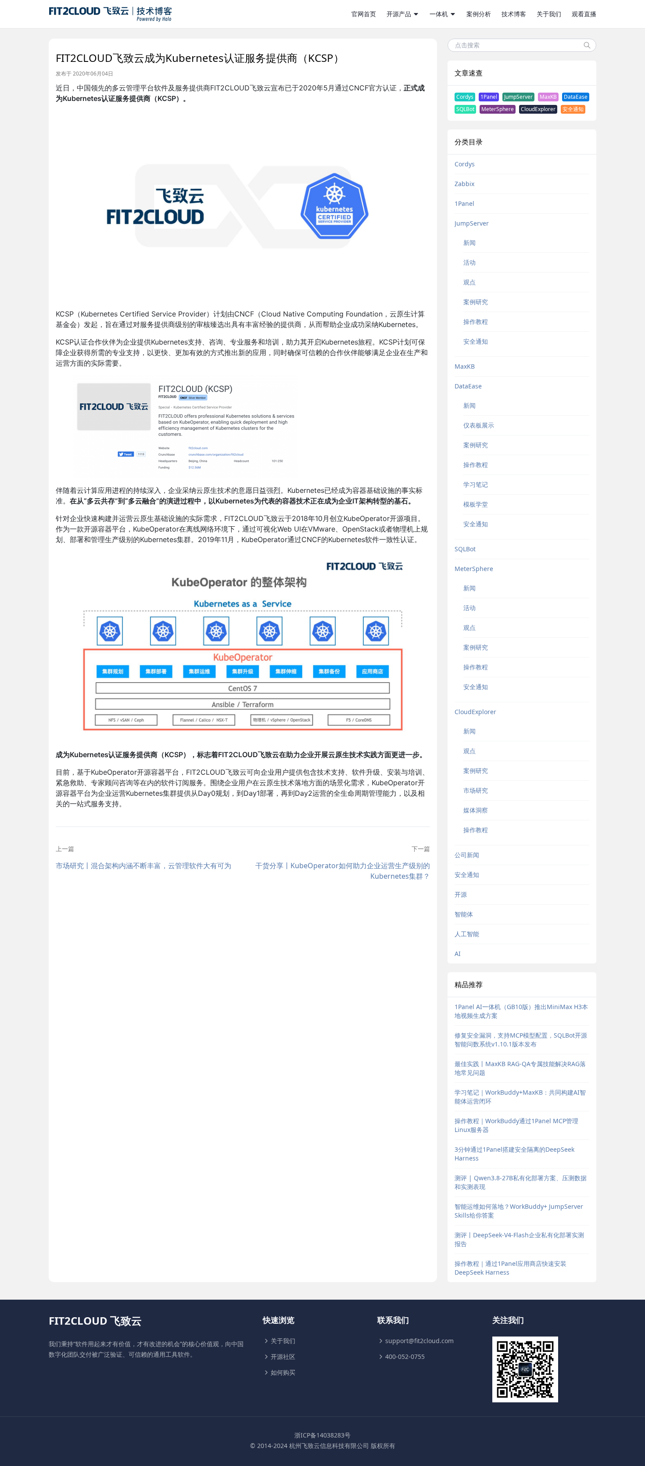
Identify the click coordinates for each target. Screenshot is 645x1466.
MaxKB (548, 97)
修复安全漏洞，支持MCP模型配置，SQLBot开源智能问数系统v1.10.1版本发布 (521, 1039)
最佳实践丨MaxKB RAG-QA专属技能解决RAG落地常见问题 (520, 1068)
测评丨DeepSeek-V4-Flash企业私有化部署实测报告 (519, 1239)
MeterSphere (497, 109)
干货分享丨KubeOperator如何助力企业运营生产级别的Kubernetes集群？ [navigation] (342, 871)
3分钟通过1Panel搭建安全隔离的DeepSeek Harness (514, 1153)
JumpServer (518, 97)
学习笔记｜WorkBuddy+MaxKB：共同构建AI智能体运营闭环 (520, 1096)
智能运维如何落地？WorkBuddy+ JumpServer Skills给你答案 (519, 1210)
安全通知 (573, 109)
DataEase (576, 97)
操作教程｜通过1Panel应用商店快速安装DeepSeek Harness (510, 1267)
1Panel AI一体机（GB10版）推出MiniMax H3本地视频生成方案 (521, 1011)
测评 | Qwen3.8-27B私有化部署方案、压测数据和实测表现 (521, 1182)
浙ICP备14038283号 (322, 1435)
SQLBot (465, 109)
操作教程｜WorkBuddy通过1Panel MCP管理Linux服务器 (516, 1125)
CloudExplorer (538, 109)
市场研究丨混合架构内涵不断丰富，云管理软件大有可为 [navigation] (143, 865)
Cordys (464, 97)
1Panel (488, 97)
